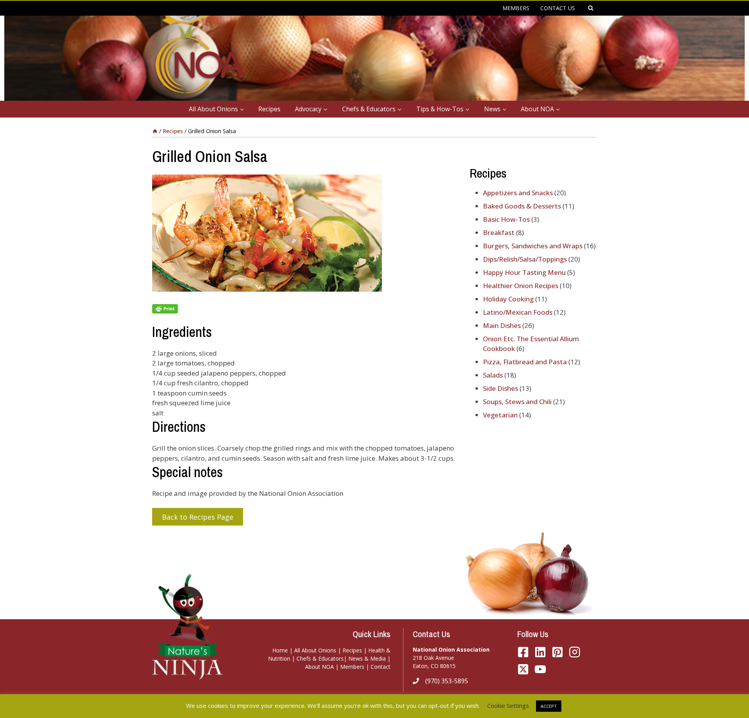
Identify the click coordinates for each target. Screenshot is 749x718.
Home (280, 650)
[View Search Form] (590, 8)
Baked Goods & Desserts (522, 205)
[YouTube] (523, 669)
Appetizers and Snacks (518, 192)
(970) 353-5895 (446, 681)
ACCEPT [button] (549, 706)
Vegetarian (500, 414)
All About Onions (315, 650)
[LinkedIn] (540, 652)
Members (352, 666)
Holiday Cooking (508, 298)
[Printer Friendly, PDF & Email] (304, 309)
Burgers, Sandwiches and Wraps (532, 245)
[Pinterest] (557, 652)
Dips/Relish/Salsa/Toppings (525, 259)
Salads (493, 375)
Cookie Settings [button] (508, 705)
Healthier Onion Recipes (520, 285)
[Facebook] (523, 652)
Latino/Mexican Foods (517, 312)
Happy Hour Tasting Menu (524, 272)
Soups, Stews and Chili (517, 401)
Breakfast (499, 232)
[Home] (155, 131)
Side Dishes (500, 388)
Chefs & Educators (320, 658)
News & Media (367, 658)
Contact (380, 666)
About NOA (319, 666)
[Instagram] (574, 652)
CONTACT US (557, 8)
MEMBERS (515, 8)
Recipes (269, 109)
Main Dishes (502, 325)
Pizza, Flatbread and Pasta (525, 361)
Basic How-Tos (506, 219)
